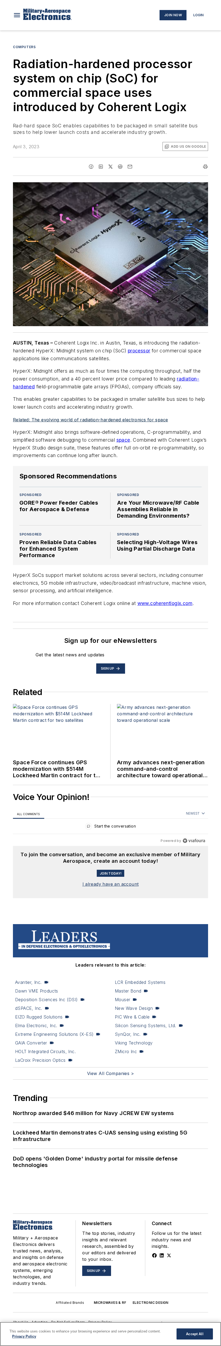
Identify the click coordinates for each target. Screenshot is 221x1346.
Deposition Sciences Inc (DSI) (46, 999)
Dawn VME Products (36, 991)
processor (139, 350)
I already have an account (110, 884)
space (123, 440)
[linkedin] (100, 166)
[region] (110, 827)
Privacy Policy (24, 1336)
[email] (130, 166)
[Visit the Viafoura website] (193, 840)
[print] (205, 166)
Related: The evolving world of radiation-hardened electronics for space (90, 419)
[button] (17, 15)
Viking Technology (134, 1043)
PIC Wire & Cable (132, 1017)
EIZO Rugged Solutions (39, 1017)
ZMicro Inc (126, 1051)
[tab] (28, 813)
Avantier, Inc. (28, 982)
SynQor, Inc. (128, 1034)
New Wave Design (134, 1008)
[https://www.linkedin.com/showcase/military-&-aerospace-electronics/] (161, 1255)
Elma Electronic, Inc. (36, 1025)
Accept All (194, 1334)
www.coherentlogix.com (164, 603)
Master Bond (128, 991)
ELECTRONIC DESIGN (150, 1303)
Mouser (122, 999)
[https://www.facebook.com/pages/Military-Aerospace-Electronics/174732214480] (154, 1255)
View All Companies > (110, 1073)
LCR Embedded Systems (140, 982)
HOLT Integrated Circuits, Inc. (45, 1051)
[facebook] (91, 166)
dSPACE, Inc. (28, 1008)
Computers (24, 47)
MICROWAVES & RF (110, 1303)
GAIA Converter (31, 1043)
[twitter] (110, 166)
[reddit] (120, 166)
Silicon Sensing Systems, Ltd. (145, 1025)
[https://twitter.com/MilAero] (169, 1255)
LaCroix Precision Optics (40, 1060)
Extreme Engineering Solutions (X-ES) (54, 1034)
